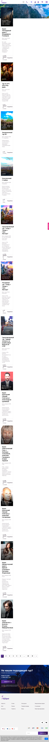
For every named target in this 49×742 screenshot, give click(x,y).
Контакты (3, 708)
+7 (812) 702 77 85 (6, 677)
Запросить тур (8, 681)
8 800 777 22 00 (5, 675)
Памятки (13, 708)
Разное (13, 706)
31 (32, 656)
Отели (12, 703)
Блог (2, 706)
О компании (37, 706)
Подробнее (10, 57)
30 (28, 656)
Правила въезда (25, 706)
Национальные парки (40, 703)
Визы (22, 708)
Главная (3, 6)
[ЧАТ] (37, 2)
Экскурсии (23, 703)
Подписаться (43, 733)
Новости (3, 703)
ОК (46, 738)
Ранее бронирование (39, 708)
